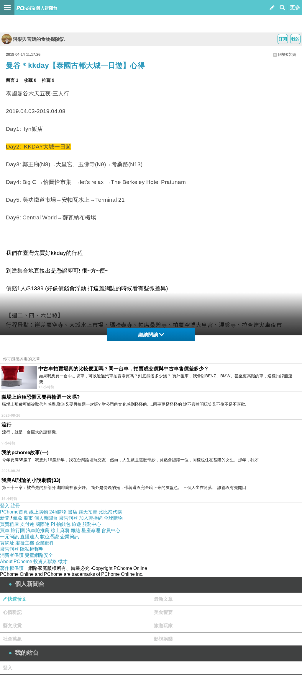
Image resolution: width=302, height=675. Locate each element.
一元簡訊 (9, 536)
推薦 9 (48, 80)
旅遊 (76, 524)
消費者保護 (12, 555)
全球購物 (113, 518)
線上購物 (38, 511)
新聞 (4, 518)
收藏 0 (30, 80)
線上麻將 (60, 530)
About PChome (16, 561)
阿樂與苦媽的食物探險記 (39, 39)
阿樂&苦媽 (287, 54)
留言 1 (12, 80)
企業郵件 (44, 542)
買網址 (7, 542)
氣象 (17, 518)
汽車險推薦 (38, 530)
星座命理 (90, 530)
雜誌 (75, 530)
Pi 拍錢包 (60, 524)
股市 (28, 518)
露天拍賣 (87, 511)
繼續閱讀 (148, 334)
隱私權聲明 (32, 549)
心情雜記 (12, 612)
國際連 (42, 524)
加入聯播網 (91, 518)
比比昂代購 (110, 511)
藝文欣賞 (12, 625)
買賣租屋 (9, 524)
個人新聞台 (46, 518)
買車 (4, 530)
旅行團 (18, 530)
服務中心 (91, 524)
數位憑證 (49, 536)
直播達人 (29, 536)
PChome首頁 (14, 511)
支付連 (27, 524)
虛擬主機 (24, 542)
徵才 (63, 561)
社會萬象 (12, 638)
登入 (4, 505)
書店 (72, 511)
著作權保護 (12, 568)
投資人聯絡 (45, 561)
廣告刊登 (68, 518)
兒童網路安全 (39, 555)
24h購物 (58, 511)
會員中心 (110, 530)
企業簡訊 (69, 536)
